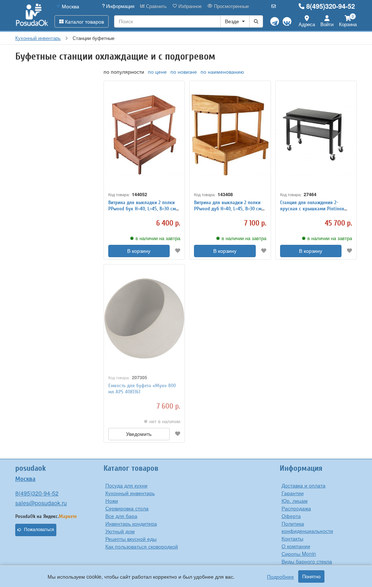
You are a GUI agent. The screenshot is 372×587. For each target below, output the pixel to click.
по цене (157, 71)
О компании (296, 546)
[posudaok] (32, 15)
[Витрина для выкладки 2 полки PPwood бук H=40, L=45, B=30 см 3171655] (144, 135)
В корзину (138, 251)
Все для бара (121, 515)
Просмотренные (231, 6)
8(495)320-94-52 (330, 6)
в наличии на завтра (158, 238)
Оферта (291, 515)
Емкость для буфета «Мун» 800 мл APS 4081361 (142, 388)
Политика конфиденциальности (307, 527)
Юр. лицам (295, 500)
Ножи (111, 500)
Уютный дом (120, 531)
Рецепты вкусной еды (131, 538)
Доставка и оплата (304, 485)
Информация (119, 6)
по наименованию (222, 71)
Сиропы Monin (299, 553)
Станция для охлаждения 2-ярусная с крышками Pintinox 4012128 (312, 208)
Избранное (189, 6)
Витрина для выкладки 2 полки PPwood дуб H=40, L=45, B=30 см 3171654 (228, 208)
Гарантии (293, 493)
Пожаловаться (39, 529)
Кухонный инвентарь (130, 493)
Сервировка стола (127, 508)
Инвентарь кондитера (131, 523)
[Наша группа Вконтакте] (287, 21)
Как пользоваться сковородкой (141, 546)
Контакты (292, 538)
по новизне (183, 71)
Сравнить (156, 6)
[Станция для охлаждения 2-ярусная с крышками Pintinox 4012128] (316, 135)
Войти (326, 24)
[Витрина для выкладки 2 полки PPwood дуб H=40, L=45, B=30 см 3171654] (230, 135)
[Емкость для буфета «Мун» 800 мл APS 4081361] (144, 318)
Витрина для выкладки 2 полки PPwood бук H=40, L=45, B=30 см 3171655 (142, 208)
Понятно (311, 576)
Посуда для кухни (126, 485)
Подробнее (280, 576)
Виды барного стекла (307, 561)
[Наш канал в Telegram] (274, 21)
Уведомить (138, 434)
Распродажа (296, 508)
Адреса (307, 24)
